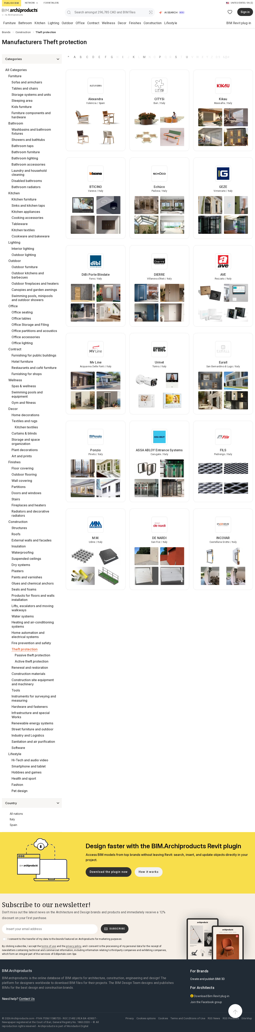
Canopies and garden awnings (34, 290)
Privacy (130, 1018)
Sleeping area (22, 101)
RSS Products (231, 1018)
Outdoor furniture (25, 267)
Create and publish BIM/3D (207, 979)
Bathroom (25, 23)
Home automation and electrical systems (28, 635)
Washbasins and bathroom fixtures (31, 131)
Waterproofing (22, 552)
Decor (122, 23)
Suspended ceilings (26, 559)
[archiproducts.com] (20, 10)
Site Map (246, 1018)
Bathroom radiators (26, 187)
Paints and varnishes (27, 577)
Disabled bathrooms (27, 181)
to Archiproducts (14, 14)
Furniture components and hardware (31, 115)
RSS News (214, 1018)
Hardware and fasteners (30, 707)
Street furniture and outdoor (32, 729)
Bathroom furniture (26, 152)
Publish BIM (11, 3)
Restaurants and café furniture (34, 368)
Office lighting (22, 343)
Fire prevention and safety (31, 643)
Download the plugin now (109, 872)
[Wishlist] (230, 12)
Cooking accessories (27, 218)
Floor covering (22, 468)
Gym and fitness (24, 403)
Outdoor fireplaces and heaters (35, 283)
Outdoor (67, 23)
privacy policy (73, 946)
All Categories (16, 70)
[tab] (37, 3)
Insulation (19, 546)
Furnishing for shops (27, 374)
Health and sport (24, 778)
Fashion (17, 785)
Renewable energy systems (32, 723)
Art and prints (22, 456)
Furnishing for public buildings (34, 355)
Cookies (163, 1018)
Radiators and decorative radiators (30, 513)
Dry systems (21, 565)
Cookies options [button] (146, 1018)
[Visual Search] (151, 12)
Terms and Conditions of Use (188, 1018)
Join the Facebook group (206, 1002)
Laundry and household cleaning (29, 173)
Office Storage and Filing (30, 325)
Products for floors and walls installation (33, 598)
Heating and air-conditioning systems (33, 624)
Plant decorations (25, 450)
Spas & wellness (24, 386)
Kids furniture (22, 107)
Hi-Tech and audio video (30, 760)
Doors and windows (26, 493)
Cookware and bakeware (31, 236)
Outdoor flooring (24, 474)
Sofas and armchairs (27, 82)
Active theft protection (31, 661)
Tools (16, 690)
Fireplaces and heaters (29, 505)
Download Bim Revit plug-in (211, 996)
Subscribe (117, 928)
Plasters (18, 571)
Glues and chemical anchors (33, 583)
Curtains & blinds (24, 433)
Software (18, 748)
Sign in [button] (245, 12)
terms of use (48, 946)
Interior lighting (23, 249)
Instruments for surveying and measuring (34, 698)
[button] (172, 12)
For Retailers (51, 3)
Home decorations (25, 415)
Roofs (16, 534)
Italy (12, 819)
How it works (149, 872)
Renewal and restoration (30, 668)
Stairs (16, 499)
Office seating (22, 312)
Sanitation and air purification (33, 742)
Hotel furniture (22, 361)
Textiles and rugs (24, 421)
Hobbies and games (26, 772)
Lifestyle (170, 23)
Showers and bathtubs (28, 140)
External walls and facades (31, 540)
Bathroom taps (22, 146)
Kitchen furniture (24, 199)
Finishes (135, 23)
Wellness (108, 23)
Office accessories (26, 337)
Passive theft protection (32, 655)
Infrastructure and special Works (31, 715)
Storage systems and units (31, 95)
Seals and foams (24, 589)
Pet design (19, 791)
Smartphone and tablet (29, 766)
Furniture (9, 23)
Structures (19, 528)
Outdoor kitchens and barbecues (28, 275)
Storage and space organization (26, 441)
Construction (153, 23)
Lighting (53, 23)
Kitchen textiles (23, 230)
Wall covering (22, 481)
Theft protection (24, 649)
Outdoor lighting (24, 255)
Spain (13, 825)
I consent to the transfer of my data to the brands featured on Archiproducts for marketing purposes (65, 939)
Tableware (20, 224)
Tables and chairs (25, 88)
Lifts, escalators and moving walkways (32, 608)
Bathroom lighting (25, 158)
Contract (93, 23)
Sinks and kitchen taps (28, 205)
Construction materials (28, 674)
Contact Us (27, 999)
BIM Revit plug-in (238, 23)
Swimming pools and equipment (27, 394)
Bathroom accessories (28, 164)
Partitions (19, 487)
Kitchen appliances (26, 212)
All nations (16, 813)
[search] (69, 12)
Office (80, 23)
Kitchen (39, 23)
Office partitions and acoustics (34, 331)
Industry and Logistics (28, 735)
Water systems (23, 616)
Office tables (21, 318)
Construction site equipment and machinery (33, 682)
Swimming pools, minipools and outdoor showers (32, 298)
